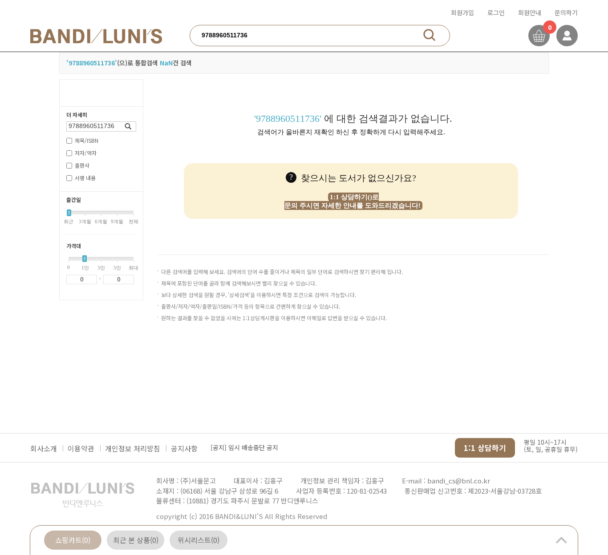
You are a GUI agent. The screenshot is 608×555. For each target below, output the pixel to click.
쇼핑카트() (72, 540)
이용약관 (81, 448)
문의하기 (566, 12)
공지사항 (184, 448)
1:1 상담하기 (485, 447)
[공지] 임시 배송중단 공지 (244, 447)
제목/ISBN (86, 140)
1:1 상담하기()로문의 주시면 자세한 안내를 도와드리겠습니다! (352, 201)
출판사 (82, 165)
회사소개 (43, 448)
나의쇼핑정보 (567, 35)
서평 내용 (85, 177)
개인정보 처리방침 (132, 448)
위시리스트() (198, 540)
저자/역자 (86, 153)
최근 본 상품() (135, 540)
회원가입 (462, 12)
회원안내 (529, 12)
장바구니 (539, 35)
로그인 (496, 12)
